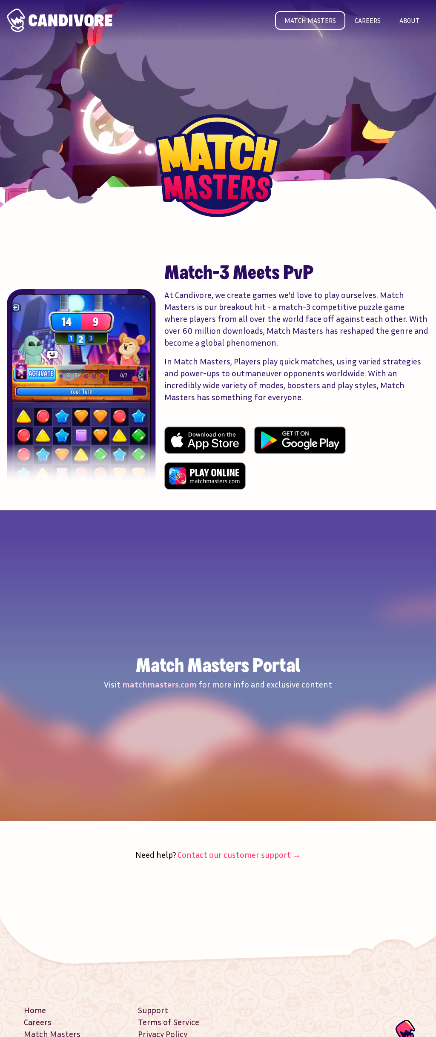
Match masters (310, 20)
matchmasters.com (159, 684)
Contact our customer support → (239, 854)
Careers (368, 20)
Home (35, 1010)
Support (153, 1010)
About (409, 20)
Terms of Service (168, 1022)
